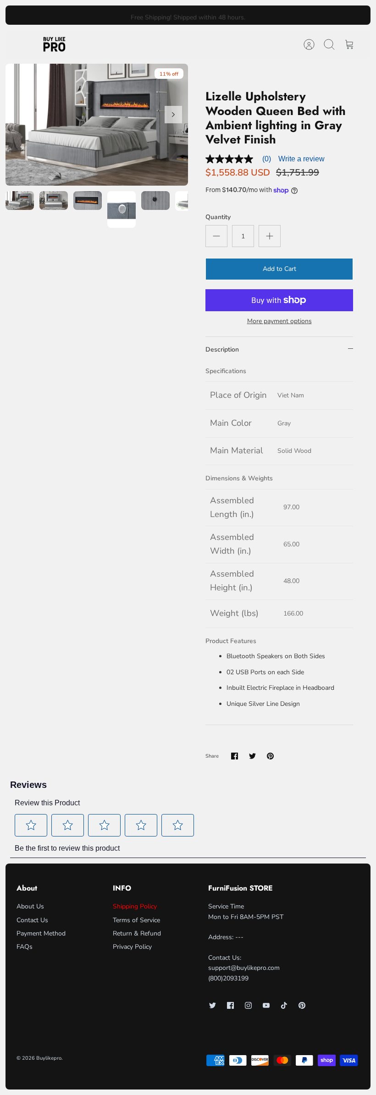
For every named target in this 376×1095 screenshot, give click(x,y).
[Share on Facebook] (234, 756)
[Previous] (109, 15)
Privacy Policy (132, 946)
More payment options (279, 321)
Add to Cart (279, 268)
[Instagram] (248, 1005)
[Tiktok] (284, 1005)
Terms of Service (136, 920)
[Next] (267, 15)
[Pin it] (270, 756)
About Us (30, 906)
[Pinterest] (302, 1005)
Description (222, 349)
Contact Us (32, 920)
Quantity (218, 217)
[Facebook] (230, 1005)
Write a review (301, 159)
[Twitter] (212, 1005)
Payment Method (41, 933)
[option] (97, 124)
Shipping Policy (135, 906)
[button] (31, 825)
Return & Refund (137, 933)
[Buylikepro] (54, 44)
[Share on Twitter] (252, 756)
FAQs (25, 946)
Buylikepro (48, 1058)
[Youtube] (266, 1005)
